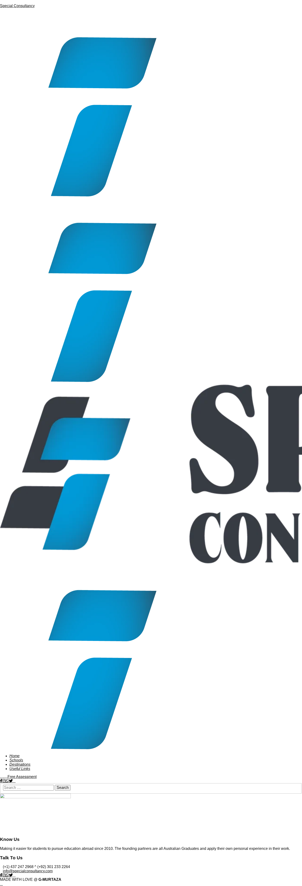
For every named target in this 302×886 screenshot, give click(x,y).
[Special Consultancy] (78, 195)
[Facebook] (1, 781)
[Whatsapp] (7, 781)
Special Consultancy (17, 6)
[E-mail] (14, 781)
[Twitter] (11, 781)
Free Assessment (22, 777)
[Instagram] (4, 781)
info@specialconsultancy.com (28, 871)
